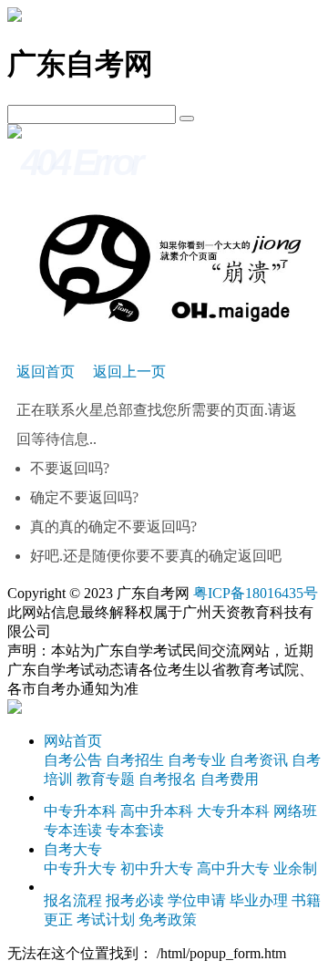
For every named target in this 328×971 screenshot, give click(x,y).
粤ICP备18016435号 (255, 593)
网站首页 (73, 741)
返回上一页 (129, 371)
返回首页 (45, 371)
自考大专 (73, 849)
